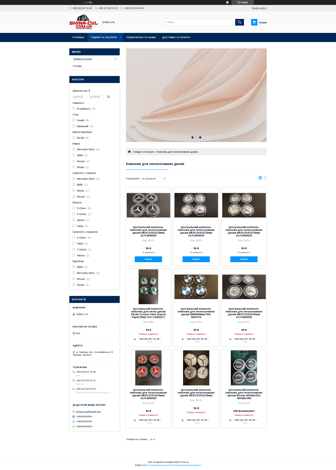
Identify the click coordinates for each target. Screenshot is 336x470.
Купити (148, 259)
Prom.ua (184, 462)
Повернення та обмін (141, 37)
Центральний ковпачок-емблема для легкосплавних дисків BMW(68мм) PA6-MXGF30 (196, 313)
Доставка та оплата (176, 37)
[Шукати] (239, 22)
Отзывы (77, 66)
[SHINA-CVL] (83, 28)
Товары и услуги (82, 58)
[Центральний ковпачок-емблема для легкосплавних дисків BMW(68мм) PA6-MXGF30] (196, 286)
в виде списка (265, 178)
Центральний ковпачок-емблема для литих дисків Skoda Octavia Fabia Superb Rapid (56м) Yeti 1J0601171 (148, 313)
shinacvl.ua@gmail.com (88, 411)
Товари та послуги (103, 37)
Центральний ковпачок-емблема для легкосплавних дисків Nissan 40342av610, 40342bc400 (243, 394)
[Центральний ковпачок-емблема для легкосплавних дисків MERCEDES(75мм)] (196, 367)
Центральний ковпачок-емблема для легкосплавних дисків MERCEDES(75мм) (196, 392)
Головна (78, 37)
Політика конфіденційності (187, 465)
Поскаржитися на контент (160, 465)
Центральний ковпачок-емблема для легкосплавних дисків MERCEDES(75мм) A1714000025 (148, 231)
